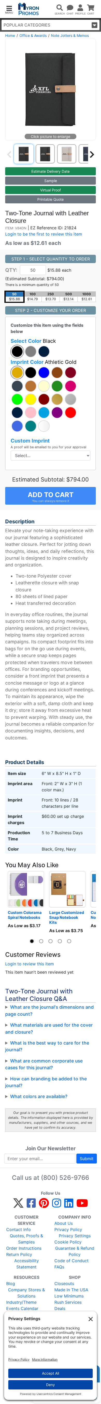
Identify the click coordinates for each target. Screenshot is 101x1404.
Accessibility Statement (26, 1263)
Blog (10, 1283)
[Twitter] (18, 1205)
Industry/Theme (21, 1302)
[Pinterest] (44, 1205)
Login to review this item (29, 963)
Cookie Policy (68, 1242)
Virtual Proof (50, 190)
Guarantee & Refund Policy (74, 1251)
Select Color (33, 341)
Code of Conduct (71, 1260)
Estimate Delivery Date (50, 171)
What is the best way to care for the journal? (47, 1046)
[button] (9, 9)
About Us (63, 1223)
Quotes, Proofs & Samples (26, 1239)
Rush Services (68, 1302)
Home (10, 35)
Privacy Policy (68, 1229)
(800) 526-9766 (65, 1177)
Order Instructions (23, 1248)
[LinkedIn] (69, 1205)
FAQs (59, 1266)
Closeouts (64, 1283)
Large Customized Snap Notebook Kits (67, 917)
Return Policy (19, 1254)
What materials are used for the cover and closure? (49, 1028)
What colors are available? (38, 1096)
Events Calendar (22, 1308)
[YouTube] (82, 1205)
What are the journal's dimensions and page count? (49, 1010)
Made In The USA (71, 1289)
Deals (59, 1308)
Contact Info (18, 1229)
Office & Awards (33, 35)
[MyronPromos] (28, 9)
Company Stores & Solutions (26, 1293)
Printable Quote (50, 199)
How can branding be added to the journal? (46, 1082)
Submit (86, 1158)
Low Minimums (69, 1296)
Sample (50, 180)
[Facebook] (31, 1205)
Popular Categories (27, 25)
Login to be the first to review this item (43, 234)
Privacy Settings (75, 1235)
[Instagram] (57, 1205)
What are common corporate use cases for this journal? (44, 1064)
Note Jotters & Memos (70, 35)
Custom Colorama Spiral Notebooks (25, 915)
